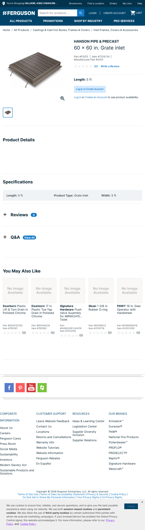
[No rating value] (84, 66)
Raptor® (114, 458)
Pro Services (124, 21)
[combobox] (60, 12)
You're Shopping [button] (32, 3)
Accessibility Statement (71, 494)
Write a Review (110, 66)
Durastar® (115, 426)
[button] (142, 502)
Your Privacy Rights (88, 497)
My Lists (127, 3)
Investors (6, 459)
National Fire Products (124, 437)
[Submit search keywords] (80, 12)
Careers (5, 433)
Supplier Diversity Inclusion (84, 433)
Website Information (49, 453)
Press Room (8, 443)
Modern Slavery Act (13, 465)
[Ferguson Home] (19, 13)
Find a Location (96, 3)
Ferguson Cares (10, 438)
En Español (43, 463)
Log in (77, 97)
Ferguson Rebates (48, 458)
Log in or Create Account (89, 89)
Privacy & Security (97, 494)
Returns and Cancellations (53, 437)
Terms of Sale (48, 494)
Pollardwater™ (118, 442)
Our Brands (118, 413)
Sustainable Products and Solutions (17, 471)
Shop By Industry (88, 21)
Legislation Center (84, 426)
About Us (6, 428)
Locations (42, 431)
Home (6, 30)
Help (139, 3)
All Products (21, 21)
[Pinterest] (20, 387)
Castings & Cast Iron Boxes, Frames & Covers (62, 30)
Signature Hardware (122, 463)
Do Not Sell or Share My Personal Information (49, 497)
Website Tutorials (47, 447)
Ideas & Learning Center (88, 421)
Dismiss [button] (131, 506)
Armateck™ (116, 421)
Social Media (8, 449)
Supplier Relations (84, 440)
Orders (113, 3)
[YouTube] (31, 387)
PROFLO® (115, 447)
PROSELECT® (118, 453)
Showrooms (75, 3)
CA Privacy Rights (112, 497)
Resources (80, 413)
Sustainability (9, 454)
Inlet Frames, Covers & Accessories (116, 30)
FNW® (113, 431)
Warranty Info (45, 442)
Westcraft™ (116, 469)
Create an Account (96, 97)
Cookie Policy (118, 494)
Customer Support (51, 413)
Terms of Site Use (28, 494)
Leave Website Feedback (52, 421)
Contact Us (43, 426)
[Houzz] (42, 387)
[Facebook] (9, 387)
